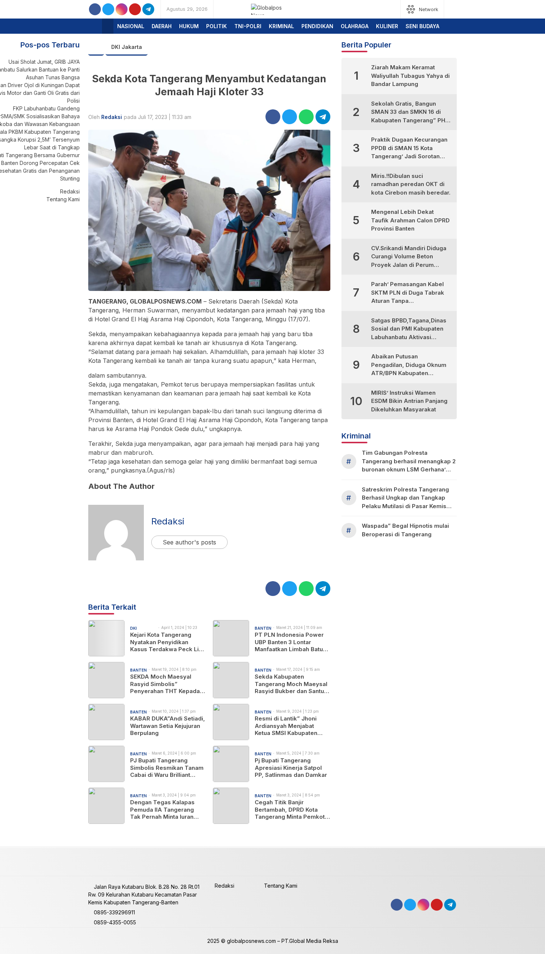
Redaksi (111, 117)
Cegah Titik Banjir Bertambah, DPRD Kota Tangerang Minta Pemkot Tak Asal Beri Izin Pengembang (290, 810)
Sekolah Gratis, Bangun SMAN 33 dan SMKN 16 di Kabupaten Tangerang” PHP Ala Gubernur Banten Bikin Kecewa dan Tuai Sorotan (410, 112)
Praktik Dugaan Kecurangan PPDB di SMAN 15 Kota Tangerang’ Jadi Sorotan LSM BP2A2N (409, 148)
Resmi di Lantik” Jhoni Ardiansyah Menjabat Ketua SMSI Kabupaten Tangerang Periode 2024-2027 (291, 726)
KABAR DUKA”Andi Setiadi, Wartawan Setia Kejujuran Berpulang (167, 725)
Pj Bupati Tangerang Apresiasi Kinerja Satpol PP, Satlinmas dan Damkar (291, 767)
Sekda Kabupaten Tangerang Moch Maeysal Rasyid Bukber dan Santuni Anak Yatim (292, 684)
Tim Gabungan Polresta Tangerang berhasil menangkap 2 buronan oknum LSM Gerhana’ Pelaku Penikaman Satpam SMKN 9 (409, 461)
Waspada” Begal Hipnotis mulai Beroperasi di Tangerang (405, 530)
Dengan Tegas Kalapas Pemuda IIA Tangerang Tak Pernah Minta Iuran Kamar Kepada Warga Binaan (162, 810)
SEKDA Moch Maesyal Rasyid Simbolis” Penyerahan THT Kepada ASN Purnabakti (165, 684)
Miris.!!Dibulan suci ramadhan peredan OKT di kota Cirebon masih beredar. (410, 184)
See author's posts (189, 542)
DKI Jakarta (126, 47)
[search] (453, 9)
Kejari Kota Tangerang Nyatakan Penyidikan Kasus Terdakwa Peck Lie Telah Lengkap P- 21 (166, 642)
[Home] (107, 26)
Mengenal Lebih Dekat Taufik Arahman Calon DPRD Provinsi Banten (410, 220)
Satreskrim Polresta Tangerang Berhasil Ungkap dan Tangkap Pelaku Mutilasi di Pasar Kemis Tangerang (405, 498)
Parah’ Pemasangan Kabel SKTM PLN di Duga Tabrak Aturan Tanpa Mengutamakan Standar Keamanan (407, 293)
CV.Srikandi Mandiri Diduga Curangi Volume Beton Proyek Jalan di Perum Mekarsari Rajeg (408, 257)
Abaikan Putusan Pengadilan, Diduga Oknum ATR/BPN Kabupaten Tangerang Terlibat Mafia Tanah (408, 365)
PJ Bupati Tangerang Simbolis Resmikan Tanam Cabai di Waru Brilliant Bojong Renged (167, 768)
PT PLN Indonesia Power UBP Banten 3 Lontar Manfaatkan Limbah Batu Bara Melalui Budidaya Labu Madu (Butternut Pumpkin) (289, 642)
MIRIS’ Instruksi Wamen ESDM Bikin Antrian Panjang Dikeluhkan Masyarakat (409, 401)
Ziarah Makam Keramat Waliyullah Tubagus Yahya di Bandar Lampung (410, 75)
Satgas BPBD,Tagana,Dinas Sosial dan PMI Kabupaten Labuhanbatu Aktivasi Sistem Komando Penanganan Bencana (408, 329)
